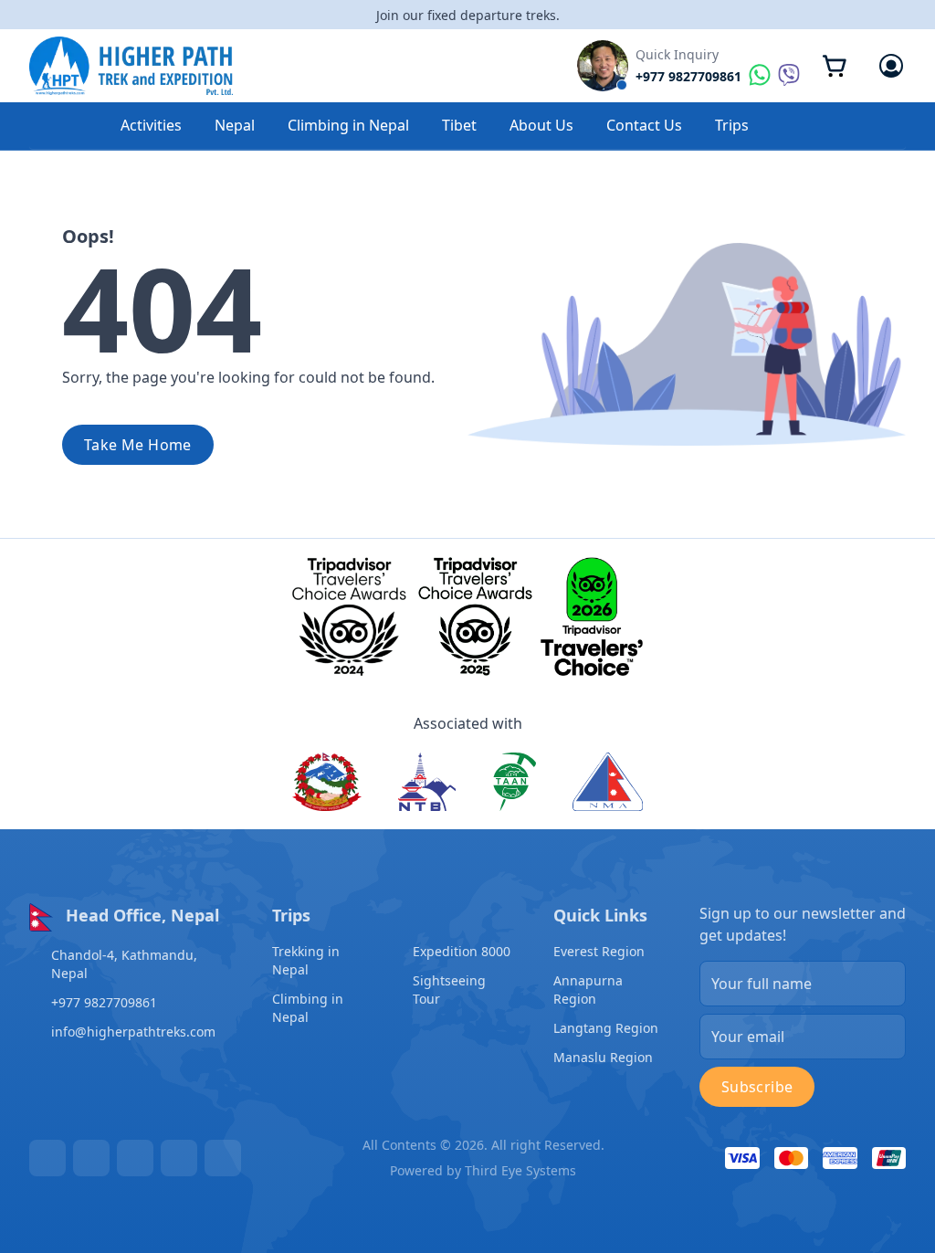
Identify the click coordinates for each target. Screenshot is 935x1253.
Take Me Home (138, 445)
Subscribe (757, 1087)
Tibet (459, 125)
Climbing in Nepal (348, 125)
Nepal (235, 125)
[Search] (809, 126)
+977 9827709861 (104, 1002)
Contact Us (644, 125)
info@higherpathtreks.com (133, 1031)
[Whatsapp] (179, 1158)
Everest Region (599, 951)
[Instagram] (135, 1158)
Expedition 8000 (461, 951)
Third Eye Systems (520, 1170)
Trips (732, 125)
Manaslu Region (603, 1057)
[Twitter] (91, 1158)
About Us (541, 125)
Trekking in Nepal (306, 960)
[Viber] (223, 1158)
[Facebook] (47, 1158)
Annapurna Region (588, 989)
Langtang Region (605, 1028)
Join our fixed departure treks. (468, 15)
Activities (151, 125)
